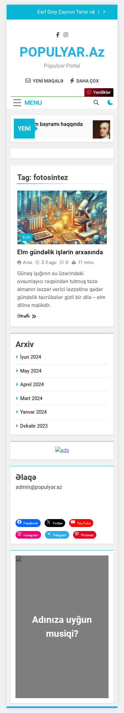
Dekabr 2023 (34, 426)
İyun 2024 (30, 357)
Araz (27, 262)
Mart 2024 (31, 398)
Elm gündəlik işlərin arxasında (60, 252)
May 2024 (30, 371)
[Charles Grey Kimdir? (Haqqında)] (104, 132)
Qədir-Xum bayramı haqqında (47, 124)
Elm (26, 237)
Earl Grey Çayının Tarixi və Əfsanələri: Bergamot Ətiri (65, 12)
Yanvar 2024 (33, 412)
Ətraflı (23, 316)
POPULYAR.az (62, 52)
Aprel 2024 (32, 384)
